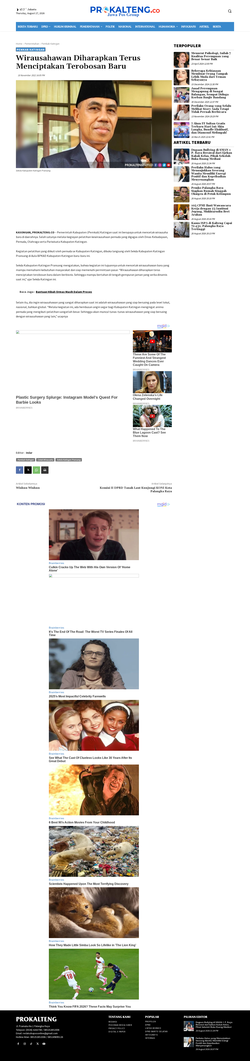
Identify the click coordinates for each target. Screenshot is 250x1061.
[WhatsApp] (36, 470)
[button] (229, 11)
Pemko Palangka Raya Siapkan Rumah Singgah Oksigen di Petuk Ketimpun (211, 191)
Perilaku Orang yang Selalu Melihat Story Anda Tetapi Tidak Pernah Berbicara (211, 109)
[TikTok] (31, 1044)
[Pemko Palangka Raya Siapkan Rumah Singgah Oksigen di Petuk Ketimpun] (181, 194)
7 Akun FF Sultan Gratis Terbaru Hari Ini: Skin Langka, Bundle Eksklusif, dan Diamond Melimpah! (210, 128)
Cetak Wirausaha (45, 459)
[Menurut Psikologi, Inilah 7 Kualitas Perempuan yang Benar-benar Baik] (181, 60)
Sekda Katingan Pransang (69, 459)
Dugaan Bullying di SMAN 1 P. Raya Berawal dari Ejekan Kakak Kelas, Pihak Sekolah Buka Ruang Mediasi (211, 154)
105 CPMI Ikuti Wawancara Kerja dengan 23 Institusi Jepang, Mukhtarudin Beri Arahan (211, 210)
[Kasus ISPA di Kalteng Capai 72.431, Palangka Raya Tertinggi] (181, 230)
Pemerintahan (32, 43)
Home (19, 43)
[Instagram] (24, 1044)
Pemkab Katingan (50, 43)
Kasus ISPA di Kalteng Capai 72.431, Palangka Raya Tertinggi (211, 226)
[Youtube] (44, 1044)
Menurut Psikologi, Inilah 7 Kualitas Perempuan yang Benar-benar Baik (211, 56)
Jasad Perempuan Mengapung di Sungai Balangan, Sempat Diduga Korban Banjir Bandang (210, 93)
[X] (28, 470)
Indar (29, 452)
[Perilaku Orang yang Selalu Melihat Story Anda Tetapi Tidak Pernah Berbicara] (181, 112)
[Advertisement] (93, 202)
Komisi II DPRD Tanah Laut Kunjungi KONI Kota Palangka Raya (136, 489)
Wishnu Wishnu (28, 488)
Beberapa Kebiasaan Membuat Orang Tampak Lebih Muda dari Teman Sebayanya (209, 75)
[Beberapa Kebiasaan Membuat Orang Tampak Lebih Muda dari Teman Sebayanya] (181, 77)
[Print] (44, 470)
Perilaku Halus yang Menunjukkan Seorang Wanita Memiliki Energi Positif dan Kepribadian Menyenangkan (208, 173)
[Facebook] (19, 470)
